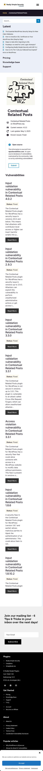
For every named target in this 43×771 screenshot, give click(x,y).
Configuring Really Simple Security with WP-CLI (21, 47)
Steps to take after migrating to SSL (17, 42)
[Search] (38, 21)
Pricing (6, 58)
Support (7, 66)
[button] (40, 753)
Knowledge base (11, 62)
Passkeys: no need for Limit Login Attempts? (20, 44)
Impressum (34, 768)
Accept (21, 763)
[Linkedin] (10, 685)
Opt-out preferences (11, 768)
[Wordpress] (5, 685)
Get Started (8, 690)
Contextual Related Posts (20, 121)
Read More (12, 240)
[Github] (16, 685)
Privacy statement (24, 768)
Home (5, 13)
